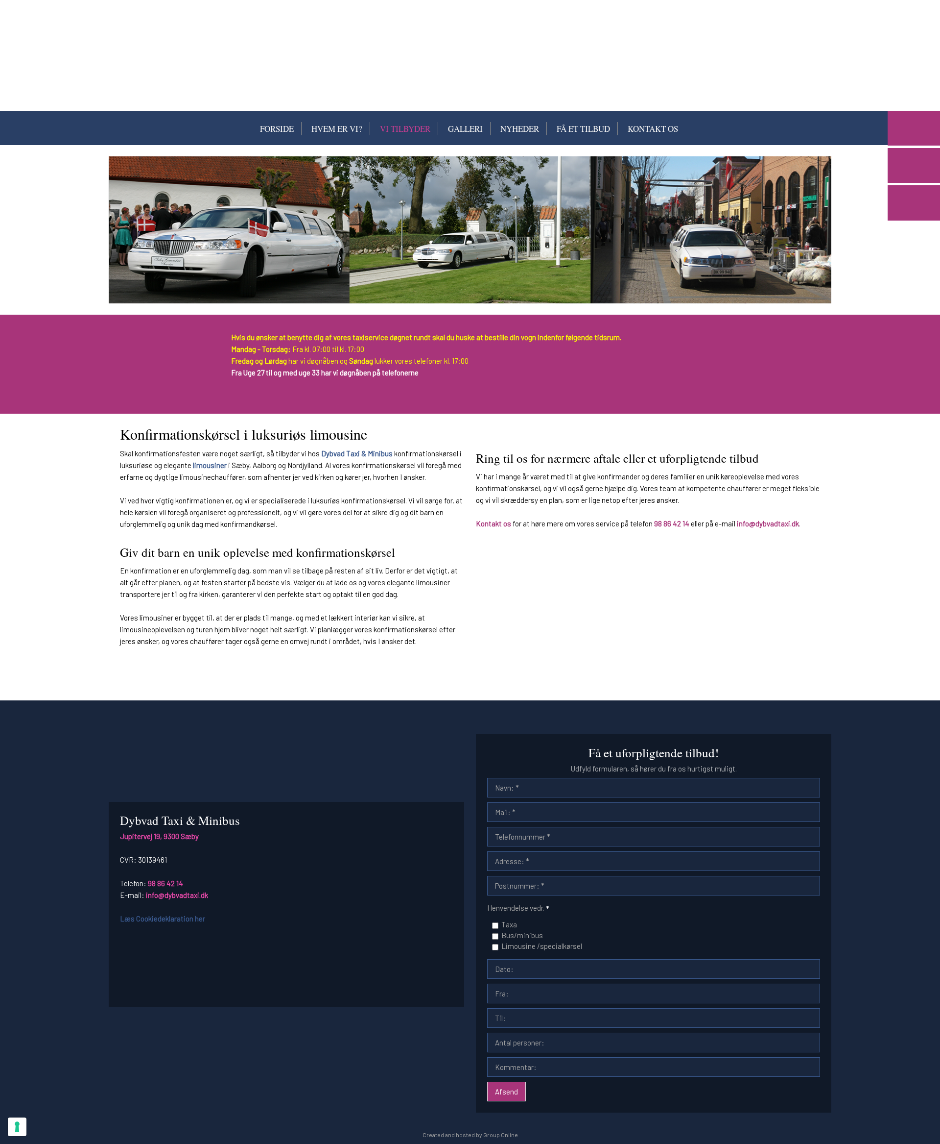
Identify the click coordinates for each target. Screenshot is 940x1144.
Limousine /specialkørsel (541, 946)
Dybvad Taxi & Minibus (357, 453)
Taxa (509, 924)
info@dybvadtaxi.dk (768, 523)
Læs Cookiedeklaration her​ (162, 918)
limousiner (210, 465)
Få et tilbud (583, 128)
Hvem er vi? (336, 128)
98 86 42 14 (671, 523)
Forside (277, 128)
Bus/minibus (522, 935)
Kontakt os (653, 128)
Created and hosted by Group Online (470, 1134)
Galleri (465, 128)
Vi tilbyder (405, 128)
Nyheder (519, 128)
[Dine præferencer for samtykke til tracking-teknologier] (17, 1127)
